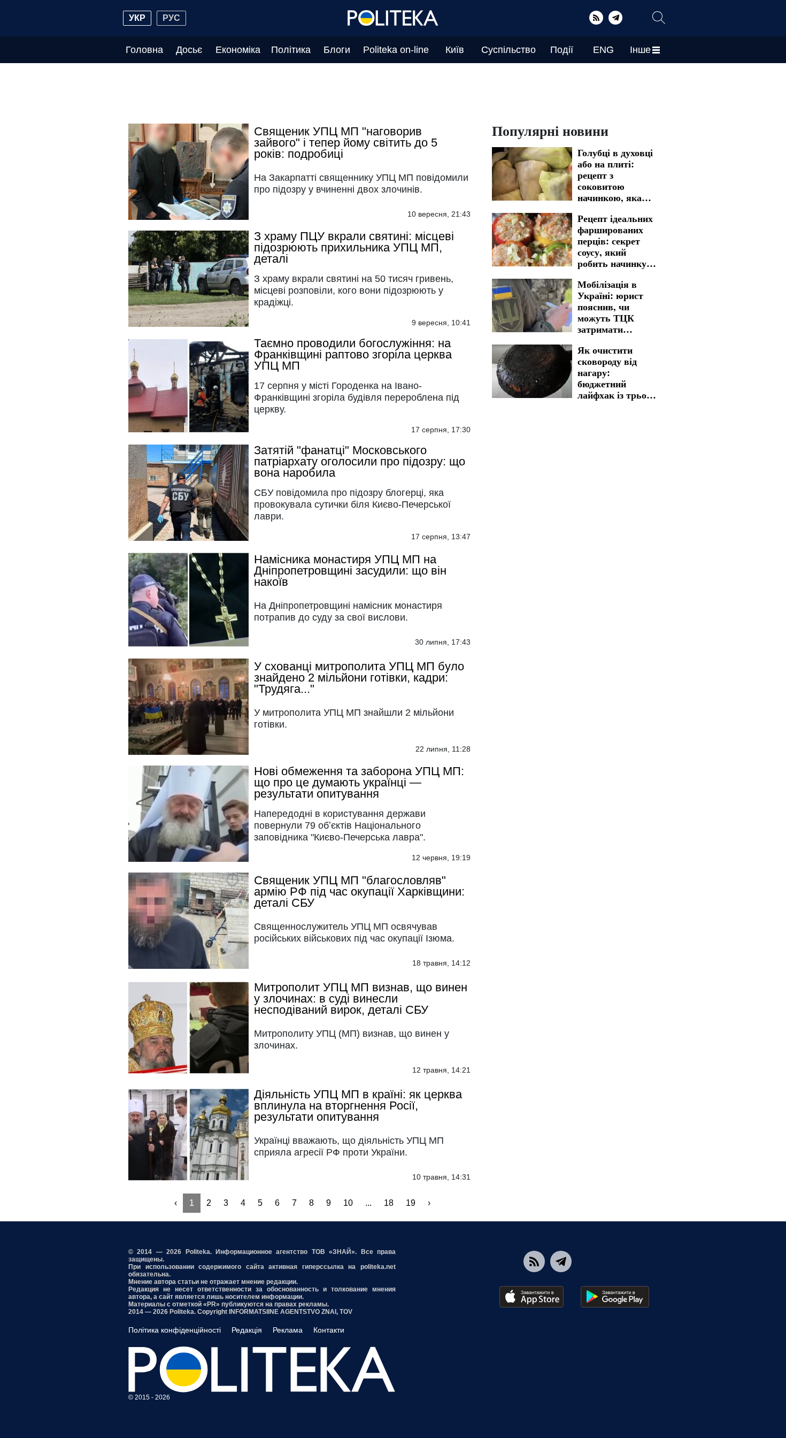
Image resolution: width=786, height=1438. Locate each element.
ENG (603, 49)
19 (410, 1202)
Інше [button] (640, 49)
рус (171, 17)
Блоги (336, 49)
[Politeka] (393, 18)
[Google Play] (615, 1297)
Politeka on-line (396, 49)
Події (561, 49)
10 (348, 1202)
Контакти (328, 1330)
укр (137, 17)
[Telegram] (615, 18)
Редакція (247, 1330)
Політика (291, 49)
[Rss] (596, 18)
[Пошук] (659, 18)
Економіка (237, 49)
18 (389, 1202)
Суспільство (508, 49)
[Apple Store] (531, 1297)
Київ (454, 49)
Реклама (288, 1330)
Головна (144, 49)
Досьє (189, 49)
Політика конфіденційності (174, 1330)
